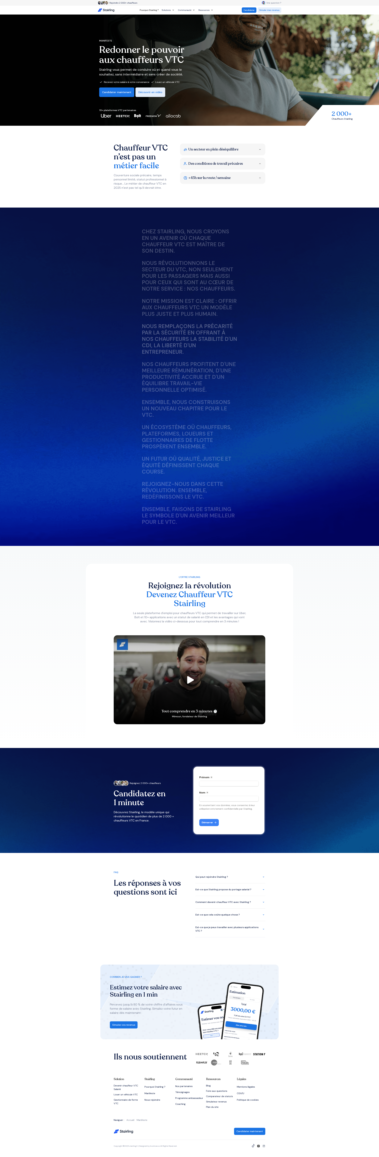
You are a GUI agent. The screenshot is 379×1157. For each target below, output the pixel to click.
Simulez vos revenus (123, 1024)
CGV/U (240, 1093)
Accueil (130, 1120)
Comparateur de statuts (219, 1096)
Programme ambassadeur (189, 1098)
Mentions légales (246, 1086)
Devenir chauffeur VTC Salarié (126, 1087)
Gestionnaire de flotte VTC (126, 1101)
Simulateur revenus (216, 1101)
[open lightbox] (189, 680)
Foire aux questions (216, 1091)
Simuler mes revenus (269, 10)
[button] (168, 10)
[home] (106, 10)
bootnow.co (155, 1146)
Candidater (249, 10)
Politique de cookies (248, 1099)
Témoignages (182, 1092)
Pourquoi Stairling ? (149, 10)
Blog (208, 1085)
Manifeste (149, 1093)
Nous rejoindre (152, 1099)
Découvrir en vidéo (150, 92)
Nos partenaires (184, 1086)
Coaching (180, 1104)
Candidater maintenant (116, 92)
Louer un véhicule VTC (126, 1094)
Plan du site (212, 1107)
